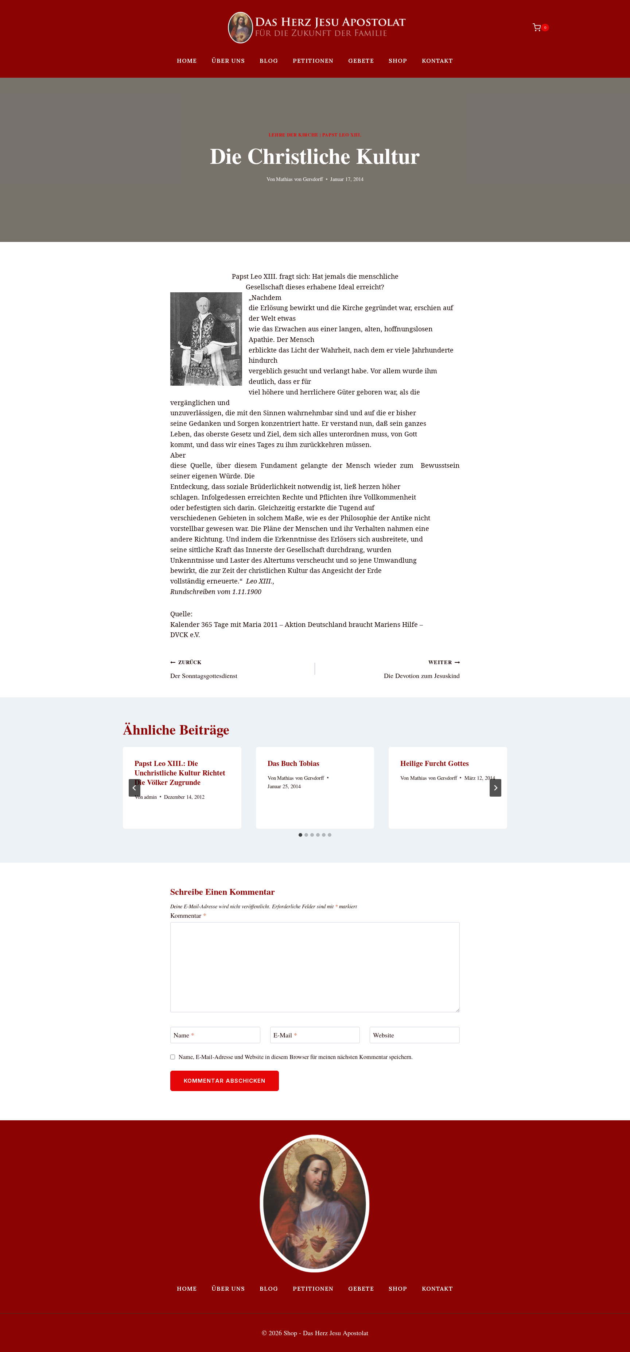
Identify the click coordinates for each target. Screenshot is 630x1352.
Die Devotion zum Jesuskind (422, 669)
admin (150, 796)
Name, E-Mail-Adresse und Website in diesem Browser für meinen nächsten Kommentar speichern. (296, 1057)
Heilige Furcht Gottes (434, 763)
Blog (269, 60)
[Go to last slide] (134, 788)
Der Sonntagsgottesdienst (203, 669)
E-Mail (285, 1035)
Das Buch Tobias (293, 763)
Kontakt (437, 60)
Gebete (361, 60)
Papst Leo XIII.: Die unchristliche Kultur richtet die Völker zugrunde (180, 772)
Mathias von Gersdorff (299, 179)
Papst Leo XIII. (341, 134)
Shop (398, 60)
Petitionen (313, 60)
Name (184, 1035)
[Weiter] (495, 788)
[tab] (300, 835)
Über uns (228, 60)
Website (383, 1035)
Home (187, 60)
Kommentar (188, 915)
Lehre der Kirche (293, 134)
